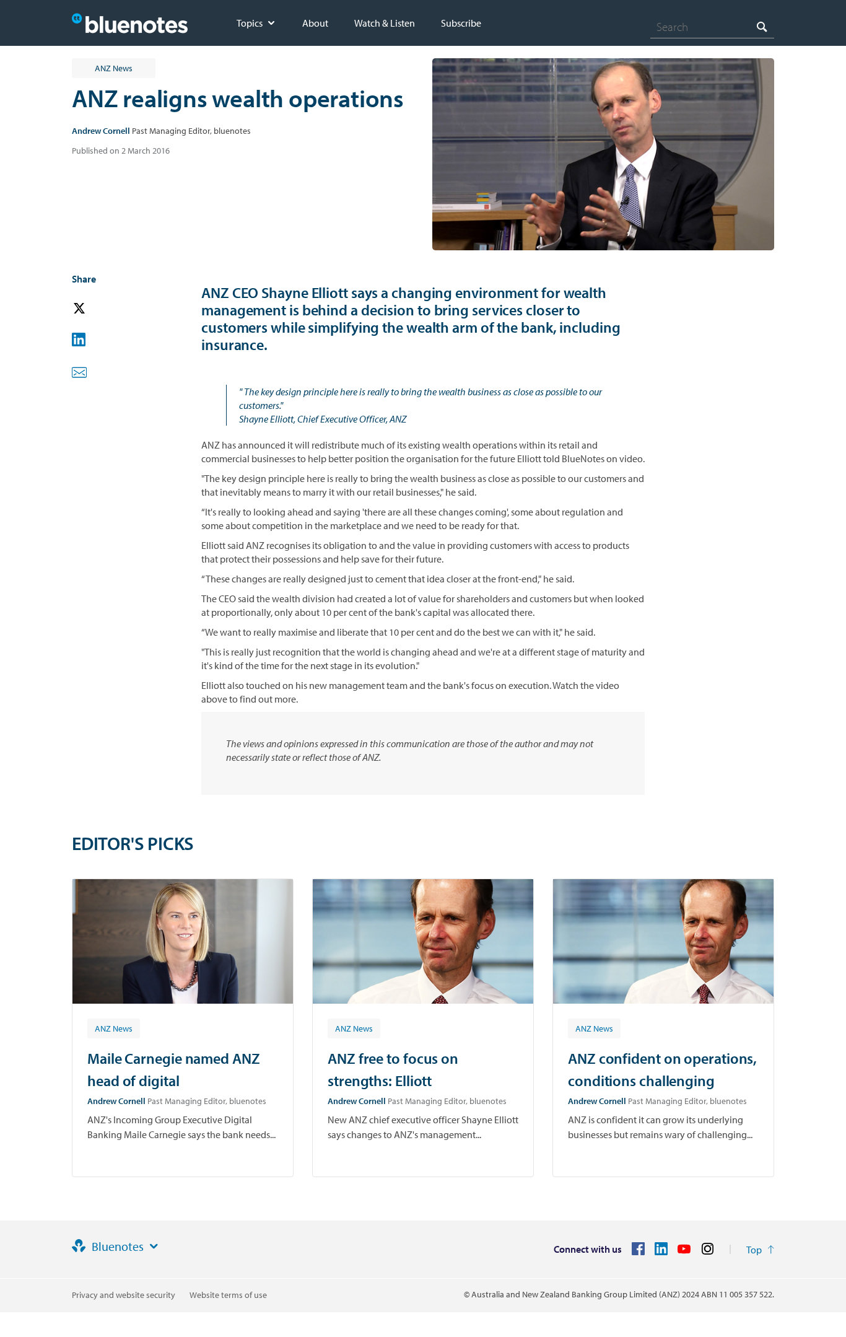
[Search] (761, 26)
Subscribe (461, 23)
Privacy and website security (123, 1294)
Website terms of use (228, 1294)
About (315, 23)
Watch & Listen (384, 23)
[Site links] (154, 1246)
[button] (96, 308)
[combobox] (712, 26)
